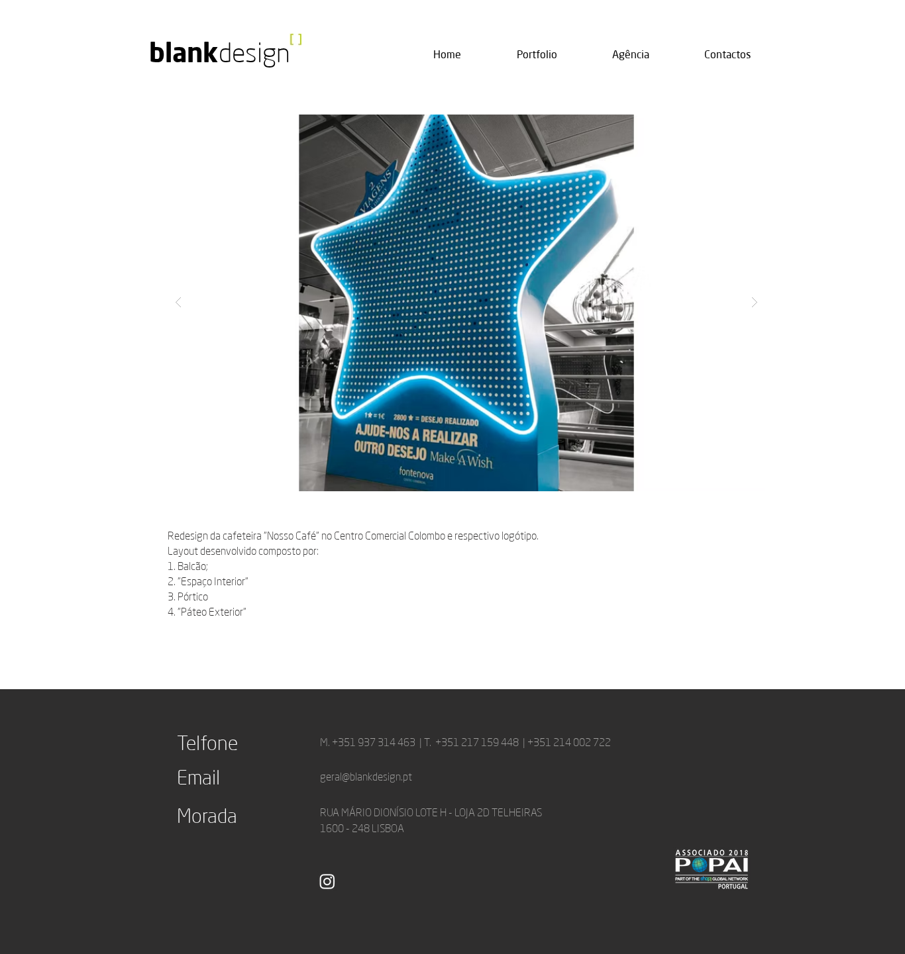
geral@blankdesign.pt (366, 776)
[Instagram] (327, 881)
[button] (466, 302)
